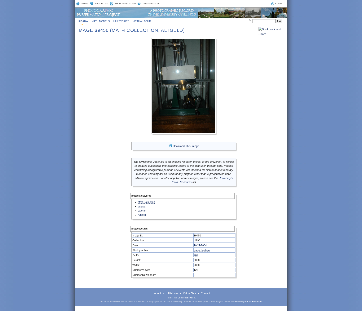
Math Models (101, 21)
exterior (142, 210)
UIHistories (121, 21)
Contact (205, 293)
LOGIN (279, 4)
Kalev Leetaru (202, 250)
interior (142, 206)
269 (196, 255)
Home (84, 4)
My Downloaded (125, 4)
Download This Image (185, 146)
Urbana (82, 21)
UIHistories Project (186, 298)
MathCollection (146, 202)
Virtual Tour (142, 21)
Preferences (151, 4)
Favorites (101, 4)
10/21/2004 (200, 245)
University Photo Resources (248, 301)
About (157, 293)
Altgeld (142, 214)
